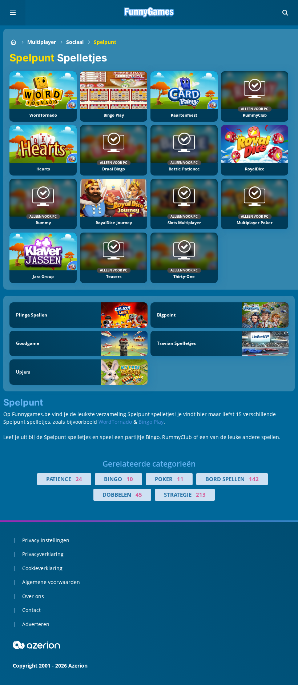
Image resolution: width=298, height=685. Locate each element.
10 (129, 479)
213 (201, 494)
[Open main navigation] (12, 12)
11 (180, 479)
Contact (31, 610)
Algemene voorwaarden (51, 582)
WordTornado (115, 421)
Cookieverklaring (42, 568)
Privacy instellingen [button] (45, 540)
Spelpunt (105, 42)
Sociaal (75, 42)
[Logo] (149, 12)
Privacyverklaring (43, 554)
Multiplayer (41, 42)
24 (79, 479)
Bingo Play (151, 421)
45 (139, 494)
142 (254, 479)
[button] (285, 12)
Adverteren (35, 624)
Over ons (33, 596)
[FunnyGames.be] (13, 42)
